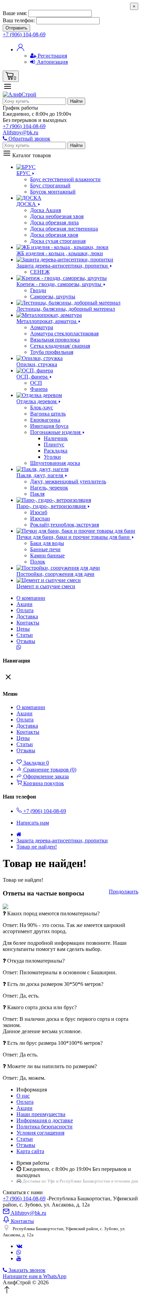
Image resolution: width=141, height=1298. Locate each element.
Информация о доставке (44, 1120)
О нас (23, 1096)
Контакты (27, 623)
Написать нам (32, 823)
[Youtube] (18, 1258)
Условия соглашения (40, 1133)
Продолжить (123, 891)
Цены (23, 629)
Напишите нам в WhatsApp (34, 1276)
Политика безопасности (44, 1126)
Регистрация (51, 56)
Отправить (16, 27)
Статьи (24, 635)
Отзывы (25, 641)
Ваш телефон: (19, 20)
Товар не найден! (36, 847)
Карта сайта (30, 1151)
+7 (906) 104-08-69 (24, 1198)
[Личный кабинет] (20, 49)
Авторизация (52, 62)
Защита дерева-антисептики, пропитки (62, 840)
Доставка (27, 616)
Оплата (25, 610)
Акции (24, 1108)
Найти (76, 101)
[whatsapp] (18, 1252)
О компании (30, 598)
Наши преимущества (40, 1114)
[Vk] (19, 1246)
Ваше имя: (15, 13)
